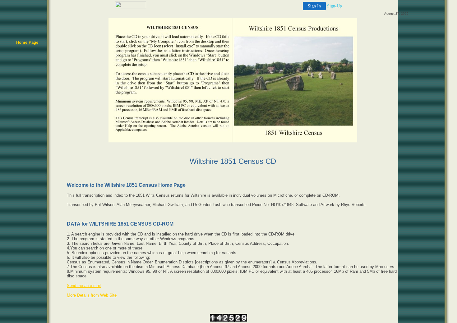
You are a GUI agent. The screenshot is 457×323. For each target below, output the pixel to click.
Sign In (314, 6)
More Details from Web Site (92, 295)
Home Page (27, 42)
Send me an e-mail (84, 285)
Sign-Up (334, 6)
